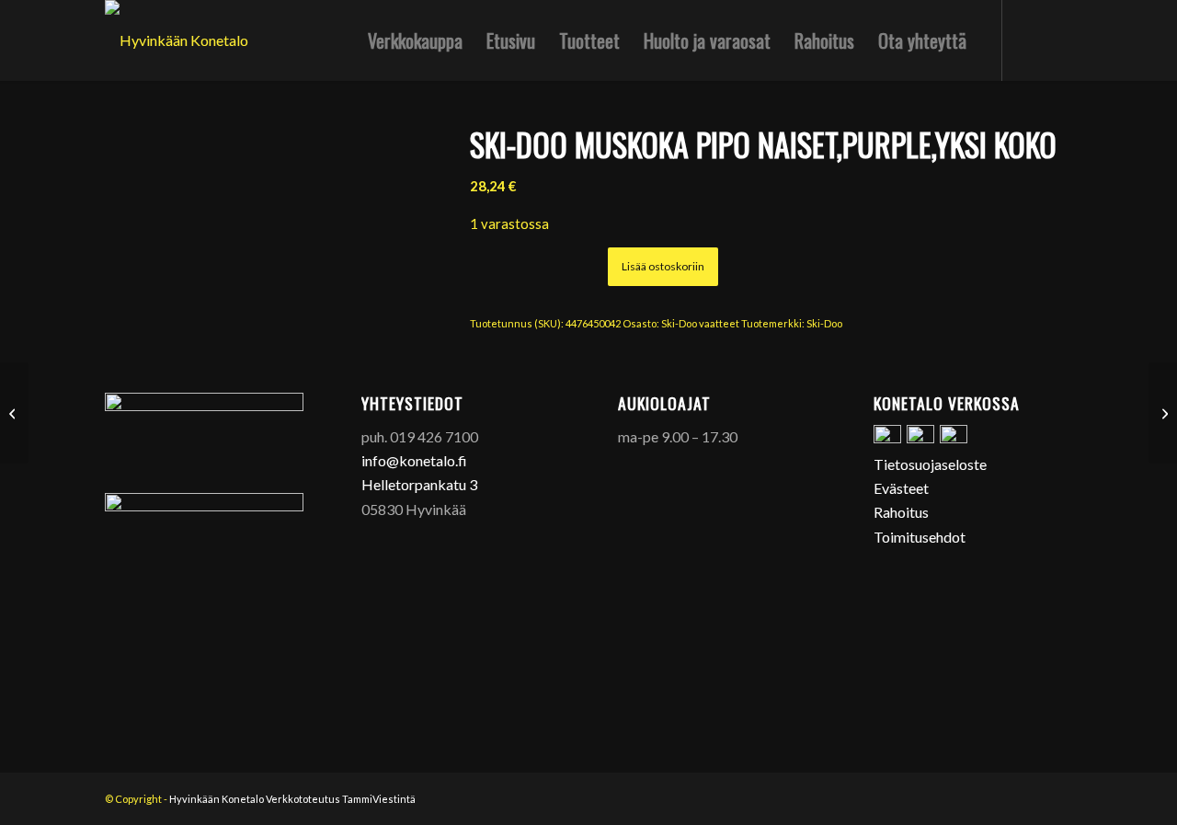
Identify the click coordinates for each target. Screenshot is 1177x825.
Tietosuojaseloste (930, 464)
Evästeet (901, 488)
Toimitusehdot (920, 536)
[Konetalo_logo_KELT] (176, 40)
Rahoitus (901, 512)
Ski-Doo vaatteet (700, 323)
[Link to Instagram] (1058, 39)
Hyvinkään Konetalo (216, 799)
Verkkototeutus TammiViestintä (341, 799)
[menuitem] (415, 40)
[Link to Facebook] (1031, 39)
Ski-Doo (824, 323)
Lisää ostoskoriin (663, 266)
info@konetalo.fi (414, 460)
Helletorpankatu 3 (419, 484)
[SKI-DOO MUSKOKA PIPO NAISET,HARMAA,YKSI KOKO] (14, 413)
